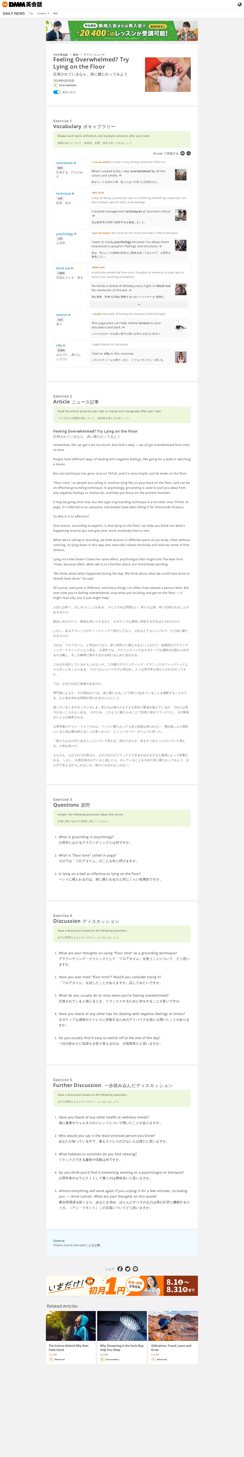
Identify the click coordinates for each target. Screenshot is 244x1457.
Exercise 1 (62, 120)
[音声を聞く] (75, 163)
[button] (139, 304)
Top (31, 13)
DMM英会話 (60, 54)
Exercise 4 (62, 915)
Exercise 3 (62, 799)
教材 (55, 13)
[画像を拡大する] (168, 74)
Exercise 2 (62, 396)
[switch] (56, 92)
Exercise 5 (62, 1079)
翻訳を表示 (69, 92)
